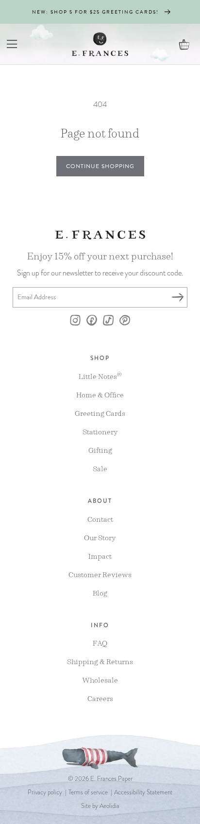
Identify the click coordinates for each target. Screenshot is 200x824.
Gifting (100, 450)
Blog (100, 593)
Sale (100, 469)
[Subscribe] (177, 297)
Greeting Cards (100, 413)
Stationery (100, 432)
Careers (100, 698)
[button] (12, 44)
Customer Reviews (100, 574)
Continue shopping (100, 166)
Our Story (100, 537)
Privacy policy (45, 792)
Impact (100, 556)
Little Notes (100, 375)
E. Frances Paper (111, 778)
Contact (100, 519)
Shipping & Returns (100, 661)
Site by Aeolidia (100, 806)
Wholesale (100, 680)
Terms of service (88, 792)
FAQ (100, 643)
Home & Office (100, 395)
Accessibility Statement (143, 792)
